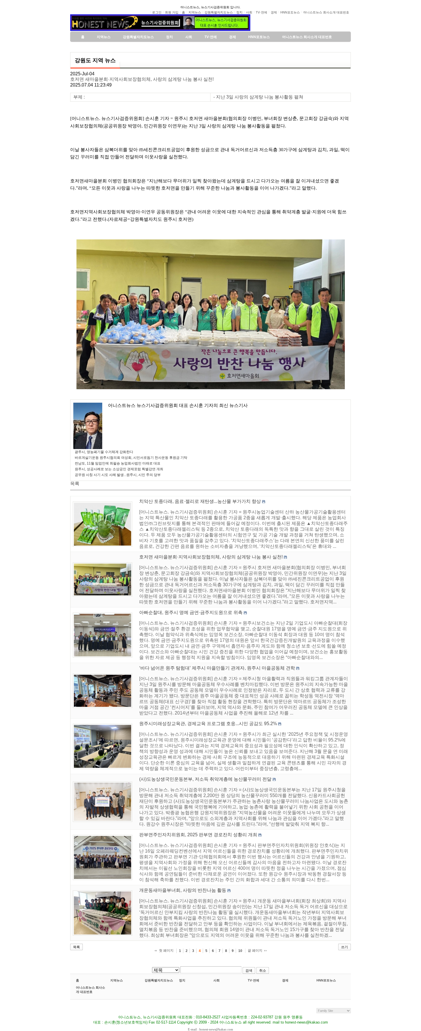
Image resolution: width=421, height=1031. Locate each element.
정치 (182, 980)
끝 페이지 (255, 951)
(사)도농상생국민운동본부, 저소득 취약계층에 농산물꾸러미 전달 (205, 779)
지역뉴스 (116, 980)
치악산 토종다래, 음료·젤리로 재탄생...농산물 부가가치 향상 (200, 501)
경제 (285, 980)
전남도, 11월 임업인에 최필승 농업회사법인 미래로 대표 (117, 463)
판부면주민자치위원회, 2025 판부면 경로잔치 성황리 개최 (198, 834)
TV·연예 (253, 980)
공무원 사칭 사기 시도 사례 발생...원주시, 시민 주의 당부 (118, 475)
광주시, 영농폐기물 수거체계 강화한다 (104, 452)
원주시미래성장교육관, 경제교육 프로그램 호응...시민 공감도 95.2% (208, 723)
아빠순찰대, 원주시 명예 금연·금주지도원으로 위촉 (191, 612)
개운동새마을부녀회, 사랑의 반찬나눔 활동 (182, 890)
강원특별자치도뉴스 (159, 980)
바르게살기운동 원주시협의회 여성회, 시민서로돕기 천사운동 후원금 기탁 (131, 458)
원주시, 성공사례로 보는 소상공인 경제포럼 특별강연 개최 (119, 469)
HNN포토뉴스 (326, 980)
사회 (216, 980)
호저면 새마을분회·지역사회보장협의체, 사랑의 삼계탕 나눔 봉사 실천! (142, 79)
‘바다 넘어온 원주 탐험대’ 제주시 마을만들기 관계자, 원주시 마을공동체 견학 (217, 668)
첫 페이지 (166, 951)
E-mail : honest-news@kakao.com (210, 1029)
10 (240, 951)
